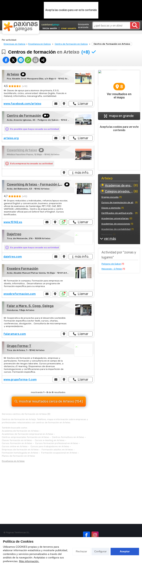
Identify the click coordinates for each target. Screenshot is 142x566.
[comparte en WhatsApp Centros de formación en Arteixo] (28, 60)
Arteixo (13, 74)
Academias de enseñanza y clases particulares (119, 185)
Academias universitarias (115, 218)
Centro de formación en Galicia (71, 44)
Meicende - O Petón (112, 269)
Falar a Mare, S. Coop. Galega (30, 306)
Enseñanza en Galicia (39, 44)
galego (55, 24)
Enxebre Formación (22, 269)
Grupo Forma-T (19, 346)
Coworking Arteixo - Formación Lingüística (41, 184)
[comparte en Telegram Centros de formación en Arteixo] (20, 60)
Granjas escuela (110, 197)
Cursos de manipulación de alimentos (117, 202)
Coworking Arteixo (22, 150)
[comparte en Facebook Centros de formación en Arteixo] (6, 60)
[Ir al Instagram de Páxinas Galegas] (95, 535)
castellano (46, 24)
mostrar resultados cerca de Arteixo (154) (51, 401)
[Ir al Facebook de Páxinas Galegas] (86, 535)
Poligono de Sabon (111, 264)
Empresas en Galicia (14, 44)
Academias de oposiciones (115, 223)
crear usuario (68, 28)
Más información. (29, 561)
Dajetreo (14, 234)
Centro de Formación (24, 116)
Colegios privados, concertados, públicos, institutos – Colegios (119, 191)
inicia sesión (50, 28)
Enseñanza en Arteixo (13, 461)
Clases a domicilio (111, 208)
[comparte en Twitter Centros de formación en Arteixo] (13, 60)
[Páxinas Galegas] (20, 26)
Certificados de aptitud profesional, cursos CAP (117, 213)
